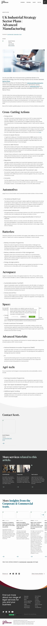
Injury (34, 2)
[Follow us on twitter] (3, 611)
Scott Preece (5, 435)
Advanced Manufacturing (35, 83)
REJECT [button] (23, 316)
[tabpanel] (9, 535)
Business (23, 2)
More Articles (11, 45)
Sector (39, 2)
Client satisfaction (27, 605)
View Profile (11, 43)
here (40, 132)
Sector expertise (28, 601)
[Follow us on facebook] (6, 611)
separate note (34, 86)
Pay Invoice (27, 607)
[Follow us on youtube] (12, 611)
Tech (20, 34)
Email (3, 440)
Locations (37, 600)
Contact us (37, 603)
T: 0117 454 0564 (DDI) (7, 438)
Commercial (10, 34)
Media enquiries (38, 604)
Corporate (16, 34)
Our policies (37, 601)
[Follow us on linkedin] (9, 611)
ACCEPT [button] (32, 316)
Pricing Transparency (38, 607)
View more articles (37, 573)
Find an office (27, 602)
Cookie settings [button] (15, 316)
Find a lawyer (38, 596)
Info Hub (37, 597)
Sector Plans (6, 81)
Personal (29, 2)
